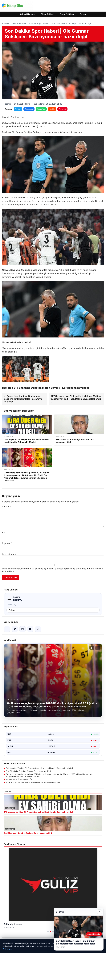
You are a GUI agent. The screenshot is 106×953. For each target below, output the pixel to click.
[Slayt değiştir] (48, 931)
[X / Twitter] (15, 629)
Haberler (6, 23)
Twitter (18, 109)
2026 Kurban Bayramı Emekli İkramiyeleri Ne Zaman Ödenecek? (33, 782)
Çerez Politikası (67, 14)
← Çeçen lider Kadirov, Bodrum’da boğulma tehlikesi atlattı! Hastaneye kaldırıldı (23, 399)
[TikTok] (38, 629)
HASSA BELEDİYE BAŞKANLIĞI (19, 779)
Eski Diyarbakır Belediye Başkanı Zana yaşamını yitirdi (28, 771)
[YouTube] (30, 629)
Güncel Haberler (27, 14)
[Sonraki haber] (97, 648)
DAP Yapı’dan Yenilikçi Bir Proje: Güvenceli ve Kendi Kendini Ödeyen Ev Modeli (39, 768)
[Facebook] (7, 629)
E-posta (7, 543)
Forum (83, 14)
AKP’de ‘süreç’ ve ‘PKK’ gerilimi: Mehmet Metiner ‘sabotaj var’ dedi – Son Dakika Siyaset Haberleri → (76, 399)
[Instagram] (22, 629)
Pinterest (62, 109)
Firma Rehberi (47, 14)
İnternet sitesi (9, 554)
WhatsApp (41, 109)
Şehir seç (11, 605)
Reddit (52, 109)
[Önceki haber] (91, 648)
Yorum (6, 506)
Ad (4, 532)
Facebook (29, 109)
